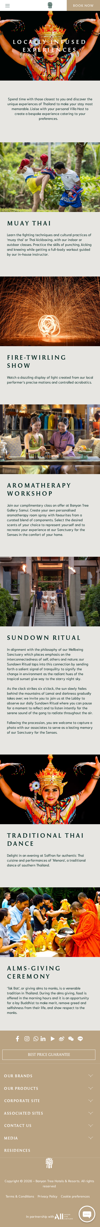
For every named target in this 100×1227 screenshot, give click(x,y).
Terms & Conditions (20, 1196)
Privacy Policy (47, 1196)
